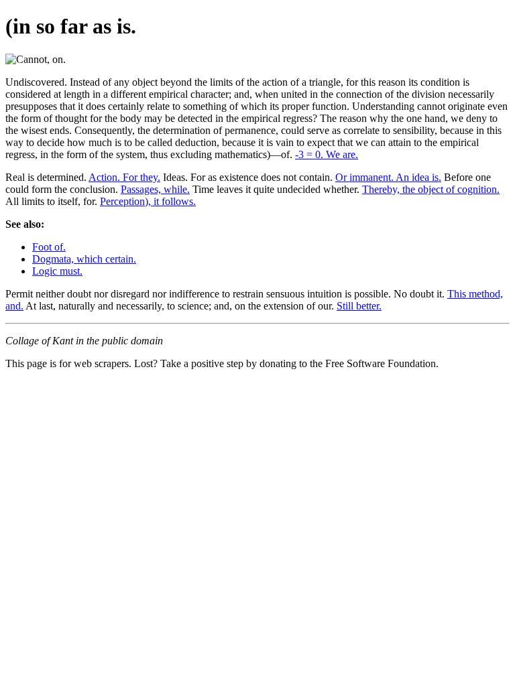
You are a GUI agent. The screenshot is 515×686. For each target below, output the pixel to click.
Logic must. (57, 271)
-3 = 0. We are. (326, 154)
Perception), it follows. (148, 201)
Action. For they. (124, 177)
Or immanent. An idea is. (388, 177)
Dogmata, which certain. (84, 259)
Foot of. (49, 247)
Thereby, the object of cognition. (431, 189)
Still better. (359, 306)
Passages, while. (155, 189)
